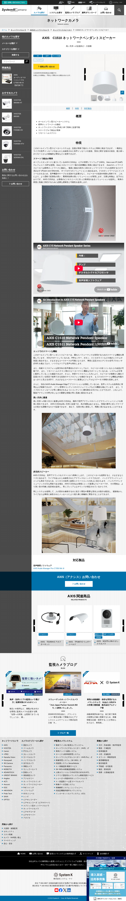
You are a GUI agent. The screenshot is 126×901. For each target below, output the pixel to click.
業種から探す (102, 741)
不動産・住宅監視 (105, 766)
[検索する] (26, 61)
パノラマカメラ (29, 760)
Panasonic (8, 766)
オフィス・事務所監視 (107, 757)
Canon (6, 751)
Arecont (7, 784)
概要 (68, 108)
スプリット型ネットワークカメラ (36, 806)
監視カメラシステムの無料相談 (62, 854)
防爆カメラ (27, 772)
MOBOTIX (8, 769)
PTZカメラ (27, 751)
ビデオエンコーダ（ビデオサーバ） (37, 803)
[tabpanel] (94, 98)
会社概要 (103, 854)
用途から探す (7, 824)
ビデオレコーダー (30, 800)
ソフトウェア (28, 790)
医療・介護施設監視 (106, 772)
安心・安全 (8, 844)
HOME (23, 854)
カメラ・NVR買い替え (12, 837)
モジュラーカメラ (30, 769)
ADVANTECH (9, 772)
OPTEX (6, 800)
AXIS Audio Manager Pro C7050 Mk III (48, 568)
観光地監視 (103, 763)
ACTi (5, 781)
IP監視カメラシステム (63, 741)
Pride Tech (8, 794)
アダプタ (26, 818)
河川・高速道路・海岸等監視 (110, 745)
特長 (77, 108)
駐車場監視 (103, 751)
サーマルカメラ (29, 757)
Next (123, 74)
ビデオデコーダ (29, 812)
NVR (83, 2)
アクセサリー (28, 778)
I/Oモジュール (28, 794)
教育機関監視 (104, 760)
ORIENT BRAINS (10, 775)
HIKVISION (8, 790)
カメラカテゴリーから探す (33, 741)
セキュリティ (9, 831)
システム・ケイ (117, 2)
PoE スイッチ (28, 787)
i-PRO (6, 754)
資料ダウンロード (89, 12)
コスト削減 (8, 834)
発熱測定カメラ (29, 775)
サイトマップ (88, 854)
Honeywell (8, 760)
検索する (15, 55)
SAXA (6, 797)
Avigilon (7, 778)
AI (63, 2)
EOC (5, 787)
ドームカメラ (28, 748)
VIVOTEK (7, 748)
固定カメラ (27, 745)
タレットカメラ (29, 754)
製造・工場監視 (105, 748)
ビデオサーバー (29, 815)
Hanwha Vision (9, 757)
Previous (85, 74)
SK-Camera (8, 763)
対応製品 (88, 108)
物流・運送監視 (105, 769)
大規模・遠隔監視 (10, 828)
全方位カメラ (28, 763)
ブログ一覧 (64, 733)
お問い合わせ (105, 12)
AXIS (6, 745)
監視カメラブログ (72, 12)
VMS (72, 2)
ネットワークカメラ (99, 2)
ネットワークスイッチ (32, 781)
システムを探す (55, 12)
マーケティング (10, 840)
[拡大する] (122, 92)
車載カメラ (27, 766)
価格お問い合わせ (47, 67)
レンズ (26, 797)
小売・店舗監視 (105, 754)
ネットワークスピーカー (32, 784)
